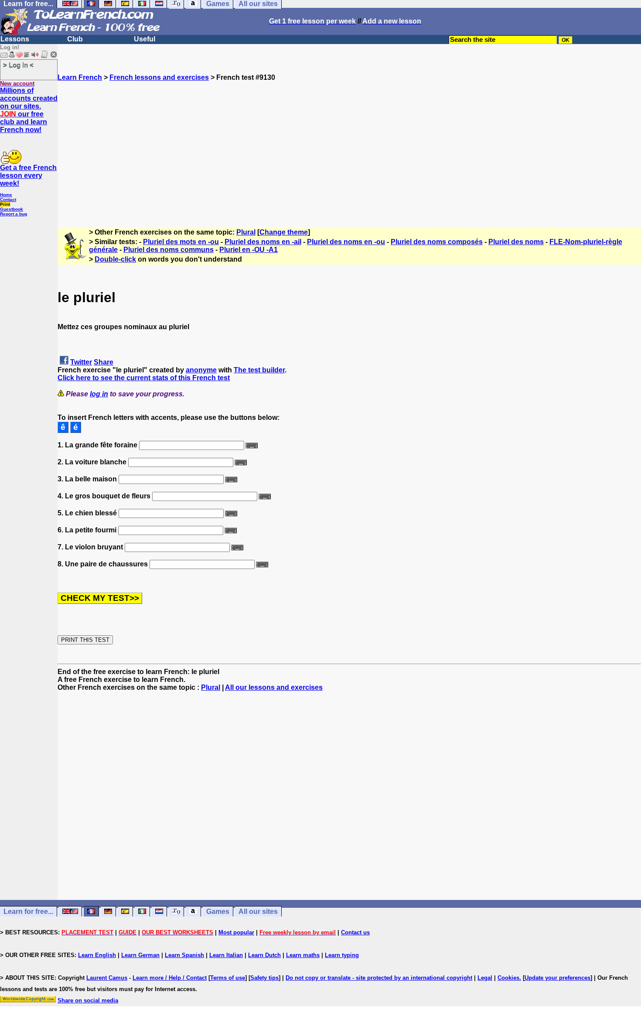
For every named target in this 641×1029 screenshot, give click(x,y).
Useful (144, 39)
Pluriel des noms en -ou (346, 241)
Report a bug (13, 213)
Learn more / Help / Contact (170, 977)
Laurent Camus (106, 977)
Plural (246, 232)
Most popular (236, 932)
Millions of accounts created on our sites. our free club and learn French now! (29, 110)
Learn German (140, 955)
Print (5, 204)
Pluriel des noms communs (168, 249)
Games (217, 911)
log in (99, 394)
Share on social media (88, 1000)
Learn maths (303, 955)
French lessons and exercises (159, 77)
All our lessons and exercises (274, 687)
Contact (8, 199)
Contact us (355, 932)
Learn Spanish (184, 955)
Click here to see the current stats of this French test (144, 378)
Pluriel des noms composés (437, 241)
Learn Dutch (264, 955)
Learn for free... (28, 911)
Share (103, 362)
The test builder (259, 370)
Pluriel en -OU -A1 (248, 249)
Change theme (283, 232)
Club (75, 39)
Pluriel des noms (516, 241)
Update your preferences (557, 977)
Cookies (508, 977)
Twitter (81, 362)
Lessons (14, 39)
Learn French (80, 77)
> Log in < (18, 64)
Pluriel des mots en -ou (181, 241)
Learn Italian (226, 955)
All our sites (258, 911)
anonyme (201, 370)
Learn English (97, 955)
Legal (484, 977)
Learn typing (342, 955)
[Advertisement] (349, 143)
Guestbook (11, 209)
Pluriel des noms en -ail (263, 241)
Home (6, 194)
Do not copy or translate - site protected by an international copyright (379, 977)
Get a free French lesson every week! (28, 175)
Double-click (115, 259)
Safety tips (264, 977)
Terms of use (227, 977)
